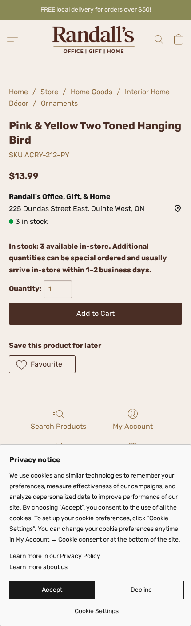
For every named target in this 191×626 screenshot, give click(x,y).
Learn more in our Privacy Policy (54, 556)
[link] (96, 608)
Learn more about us (38, 567)
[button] (95, 40)
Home (18, 92)
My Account (133, 426)
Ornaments (59, 103)
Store (49, 92)
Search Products (58, 426)
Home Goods (91, 92)
